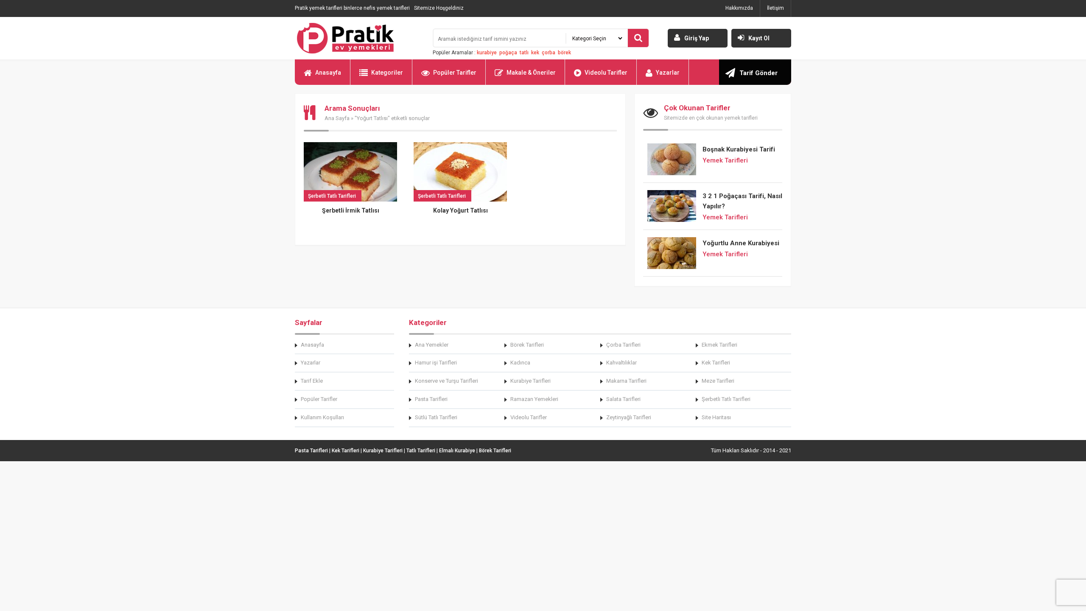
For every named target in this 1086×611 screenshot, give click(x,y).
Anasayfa (328, 72)
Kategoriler (387, 72)
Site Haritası (716, 417)
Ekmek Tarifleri (719, 345)
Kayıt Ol (759, 38)
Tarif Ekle (312, 381)
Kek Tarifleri (716, 362)
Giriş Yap (696, 38)
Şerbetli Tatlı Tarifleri (726, 399)
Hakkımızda (739, 8)
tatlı (524, 53)
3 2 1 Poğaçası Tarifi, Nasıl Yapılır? (742, 201)
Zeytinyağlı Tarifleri (628, 417)
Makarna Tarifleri (626, 381)
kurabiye (487, 53)
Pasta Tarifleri (431, 399)
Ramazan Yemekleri (534, 399)
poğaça (508, 53)
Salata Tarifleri (623, 399)
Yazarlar (668, 72)
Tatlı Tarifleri (420, 451)
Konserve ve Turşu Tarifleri (446, 381)
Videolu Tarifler (606, 72)
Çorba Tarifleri (623, 345)
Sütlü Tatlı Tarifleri (436, 417)
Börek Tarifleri (527, 345)
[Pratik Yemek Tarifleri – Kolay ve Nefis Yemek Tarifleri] (358, 38)
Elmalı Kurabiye (457, 451)
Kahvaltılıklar (621, 362)
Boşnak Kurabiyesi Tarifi (739, 149)
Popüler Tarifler (454, 72)
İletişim (775, 8)
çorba (548, 53)
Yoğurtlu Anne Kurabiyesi (741, 243)
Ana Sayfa (337, 118)
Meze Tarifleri (718, 381)
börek (564, 53)
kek (535, 53)
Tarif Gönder (758, 73)
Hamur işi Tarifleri (436, 362)
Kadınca (520, 362)
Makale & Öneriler (531, 72)
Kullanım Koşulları (322, 417)
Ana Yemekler (431, 345)
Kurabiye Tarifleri (530, 381)
